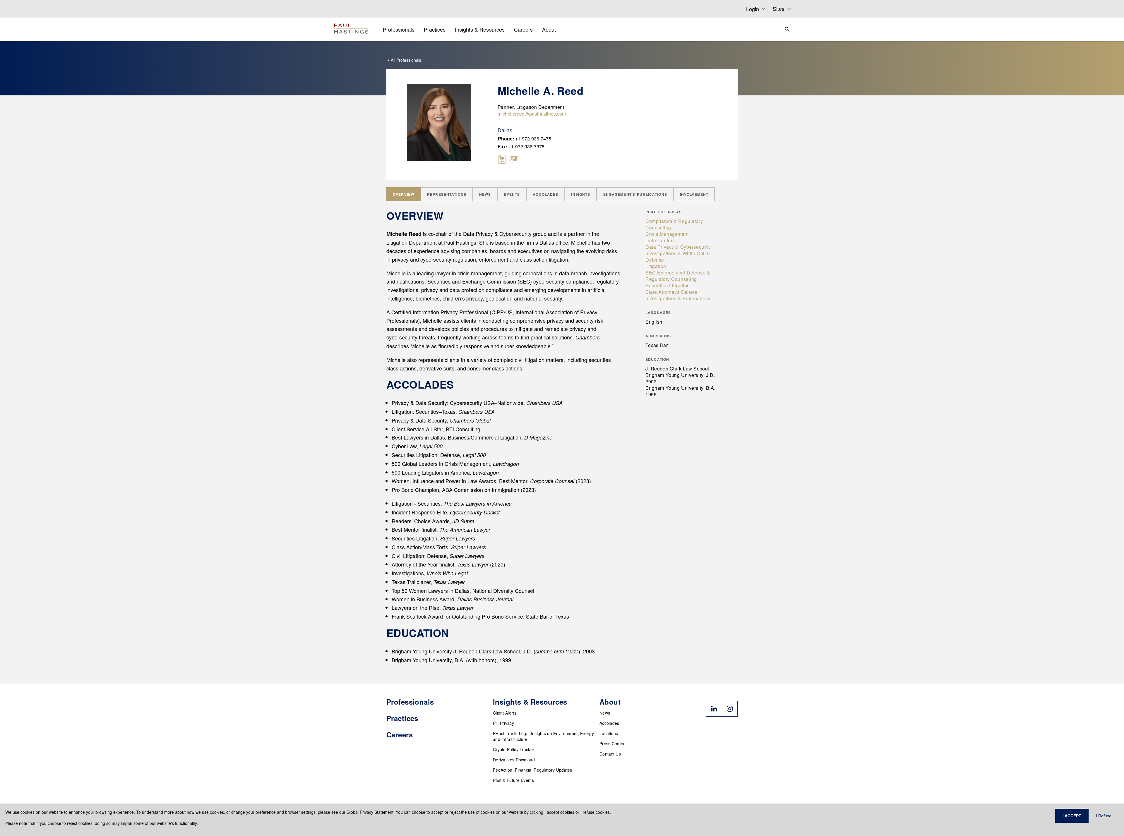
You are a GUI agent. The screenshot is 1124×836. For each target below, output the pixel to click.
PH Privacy (503, 723)
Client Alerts (504, 713)
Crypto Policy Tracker (513, 749)
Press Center (612, 743)
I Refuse (1103, 815)
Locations (608, 733)
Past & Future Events (513, 780)
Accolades (609, 723)
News (604, 713)
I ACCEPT (1072, 815)
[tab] (403, 194)
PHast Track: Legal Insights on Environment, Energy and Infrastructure (543, 736)
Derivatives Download (514, 760)
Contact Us (610, 754)
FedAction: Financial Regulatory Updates (532, 770)
